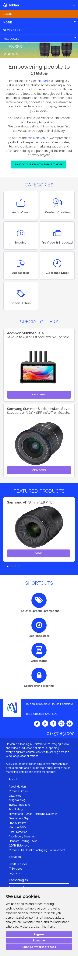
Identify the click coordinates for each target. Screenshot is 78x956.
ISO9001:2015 (17, 800)
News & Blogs (14, 30)
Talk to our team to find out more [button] (38, 164)
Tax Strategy (16, 809)
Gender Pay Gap (19, 818)
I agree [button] (39, 934)
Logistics (14, 873)
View (38, 553)
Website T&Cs (17, 827)
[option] (39, 529)
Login (7, 14)
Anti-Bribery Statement (22, 836)
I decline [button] (39, 940)
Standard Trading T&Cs (23, 841)
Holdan (42, 81)
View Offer (39, 394)
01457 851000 (61, 733)
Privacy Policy (17, 822)
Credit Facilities (18, 864)
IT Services (15, 868)
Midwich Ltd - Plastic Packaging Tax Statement (37, 850)
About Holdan (17, 786)
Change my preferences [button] (39, 946)
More (7, 22)
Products (11, 38)
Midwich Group (37, 138)
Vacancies (15, 795)
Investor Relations (19, 804)
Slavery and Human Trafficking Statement (33, 813)
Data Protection (18, 831)
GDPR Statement (19, 845)
